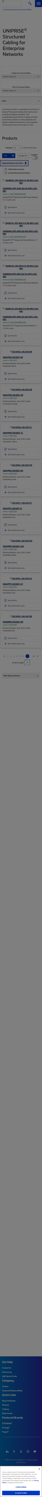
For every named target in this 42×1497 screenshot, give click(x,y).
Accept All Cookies (21, 1493)
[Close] (39, 1469)
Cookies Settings (21, 1487)
